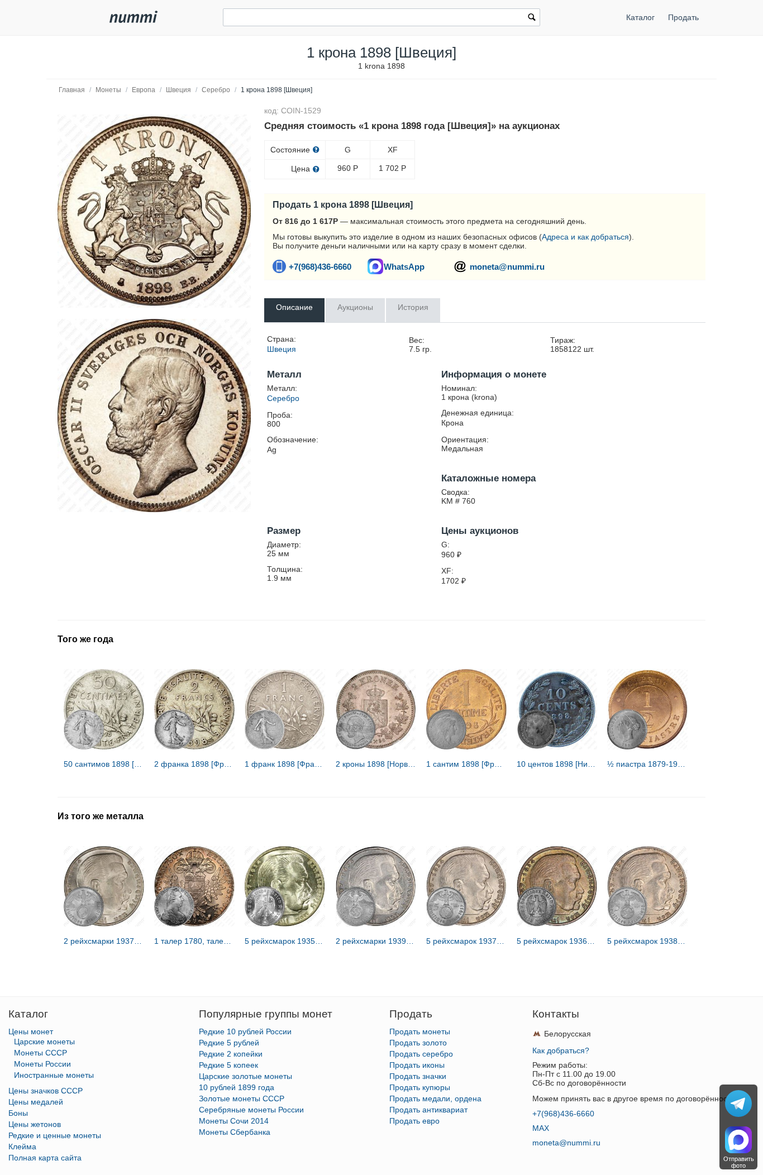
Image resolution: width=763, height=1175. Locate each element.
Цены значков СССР (45, 1090)
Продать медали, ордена (435, 1098)
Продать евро (414, 1120)
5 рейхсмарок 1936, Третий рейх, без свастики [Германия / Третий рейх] (557, 941)
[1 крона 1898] (154, 211)
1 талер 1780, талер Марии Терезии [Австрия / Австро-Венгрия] (194, 941)
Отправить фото (738, 1162)
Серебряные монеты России (251, 1109)
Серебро (216, 90)
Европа (143, 90)
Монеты (108, 90)
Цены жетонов (34, 1124)
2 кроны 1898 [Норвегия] (376, 764)
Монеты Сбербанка (234, 1132)
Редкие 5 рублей (229, 1042)
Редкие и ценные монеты (54, 1135)
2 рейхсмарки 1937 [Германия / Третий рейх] (104, 941)
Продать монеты (419, 1031)
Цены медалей (35, 1101)
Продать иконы (417, 1065)
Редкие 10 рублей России (245, 1031)
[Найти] (531, 18)
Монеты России (42, 1063)
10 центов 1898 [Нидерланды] (557, 764)
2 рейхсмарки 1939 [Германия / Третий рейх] (376, 941)
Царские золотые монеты (245, 1076)
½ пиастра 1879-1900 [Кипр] (647, 764)
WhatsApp (404, 266)
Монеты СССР (40, 1052)
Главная (72, 90)
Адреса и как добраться (585, 236)
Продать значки (417, 1076)
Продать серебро (421, 1053)
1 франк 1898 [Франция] (285, 764)
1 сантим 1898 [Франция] (466, 764)
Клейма (22, 1146)
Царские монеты (44, 1041)
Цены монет (30, 1031)
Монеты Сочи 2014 (234, 1120)
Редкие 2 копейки (231, 1053)
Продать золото (418, 1042)
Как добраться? (560, 1050)
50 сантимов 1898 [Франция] (104, 764)
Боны (18, 1113)
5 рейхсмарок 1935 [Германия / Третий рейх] (285, 941)
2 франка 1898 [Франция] (194, 764)
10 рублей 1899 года (236, 1087)
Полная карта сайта (45, 1157)
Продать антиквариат (428, 1109)
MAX (540, 1128)
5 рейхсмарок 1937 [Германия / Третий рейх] (466, 941)
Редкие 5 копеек (228, 1065)
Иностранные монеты (54, 1075)
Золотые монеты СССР (241, 1098)
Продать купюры (419, 1087)
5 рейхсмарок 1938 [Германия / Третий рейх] (647, 941)
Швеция (178, 90)
